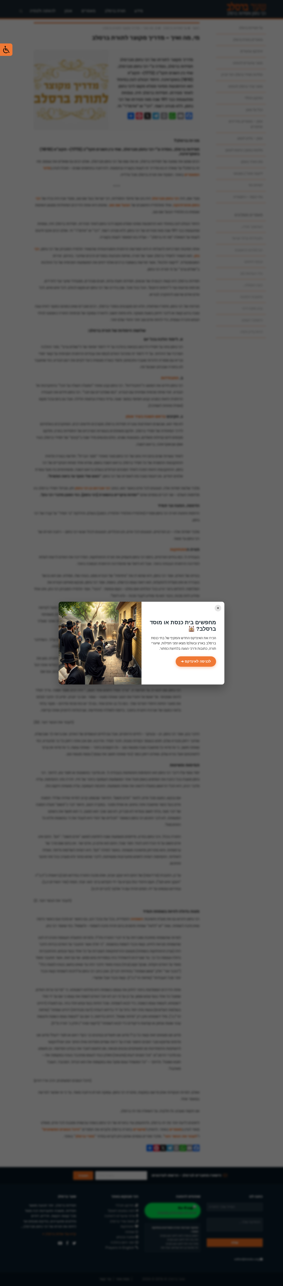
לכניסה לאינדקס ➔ (196, 661)
